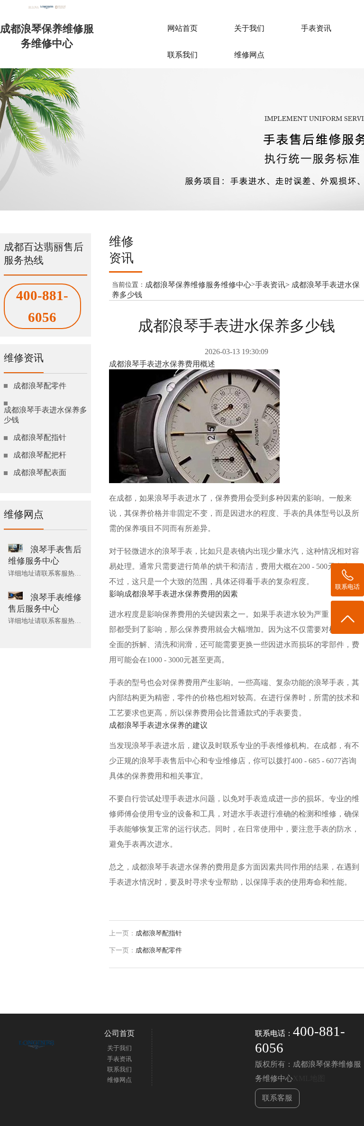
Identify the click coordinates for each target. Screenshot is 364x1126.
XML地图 (309, 1078)
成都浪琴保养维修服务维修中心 (198, 285)
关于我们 (249, 28)
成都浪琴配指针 (159, 933)
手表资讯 (316, 28)
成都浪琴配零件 (159, 950)
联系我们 (182, 55)
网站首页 (182, 28)
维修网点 (249, 55)
